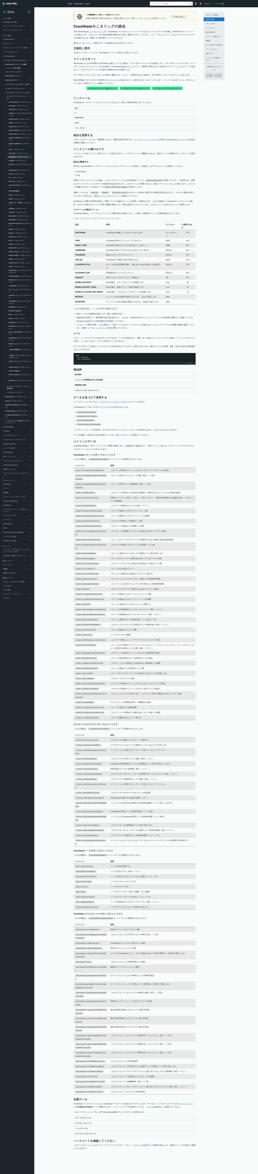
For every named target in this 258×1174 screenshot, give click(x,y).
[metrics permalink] (98, 441)
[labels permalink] (82, 333)
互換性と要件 (210, 19)
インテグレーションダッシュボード (113, 401)
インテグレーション (96, 31)
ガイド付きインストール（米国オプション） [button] (102, 88)
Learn (87, 3)
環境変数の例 (102, 321)
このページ (148, 18)
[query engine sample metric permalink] (124, 913)
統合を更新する (211, 32)
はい (209, 75)
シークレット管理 (103, 328)
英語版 (115, 18)
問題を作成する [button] (180, 17)
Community (78, 3)
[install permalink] (92, 98)
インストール (210, 28)
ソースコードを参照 (140, 1145)
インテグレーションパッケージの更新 (148, 139)
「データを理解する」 (155, 1107)
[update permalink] (94, 135)
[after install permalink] (106, 149)
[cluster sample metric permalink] (119, 724)
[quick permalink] (98, 58)
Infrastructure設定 (83, 321)
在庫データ (209, 53)
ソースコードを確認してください (214, 59)
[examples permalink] (83, 369)
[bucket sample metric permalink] (117, 455)
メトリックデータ (211, 49)
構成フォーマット (101, 196)
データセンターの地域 (115, 80)
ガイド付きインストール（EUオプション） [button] (135, 88)
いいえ (218, 75)
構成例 (208, 40)
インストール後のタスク (213, 36)
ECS (78, 175)
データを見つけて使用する (214, 45)
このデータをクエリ (161, 430)
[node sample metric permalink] (115, 850)
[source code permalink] (117, 1140)
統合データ (119, 435)
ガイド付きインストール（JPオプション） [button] (167, 88)
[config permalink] (90, 162)
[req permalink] (92, 48)
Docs (70, 3)
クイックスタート (211, 23)
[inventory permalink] (89, 1099)
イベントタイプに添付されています (113, 407)
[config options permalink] (100, 210)
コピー (190, 363)
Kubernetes (81, 171)
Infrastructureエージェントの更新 (180, 139)
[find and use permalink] (109, 397)
